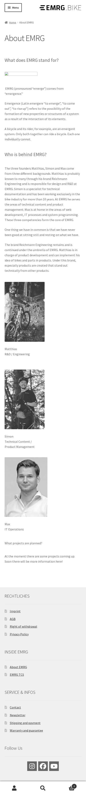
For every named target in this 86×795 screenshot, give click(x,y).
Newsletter (17, 715)
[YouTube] (54, 766)
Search (43, 788)
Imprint (15, 611)
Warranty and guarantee (26, 730)
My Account (14, 788)
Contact (15, 707)
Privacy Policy (19, 634)
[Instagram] (32, 766)
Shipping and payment (25, 723)
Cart (66, 785)
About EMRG (18, 667)
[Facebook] (43, 766)
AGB (13, 619)
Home (12, 22)
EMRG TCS (17, 675)
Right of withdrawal (23, 626)
